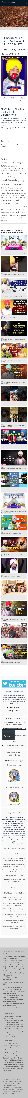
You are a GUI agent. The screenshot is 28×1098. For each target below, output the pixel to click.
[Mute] (21, 728)
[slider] (24, 729)
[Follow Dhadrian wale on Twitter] (14, 1076)
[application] (14, 729)
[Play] (2, 728)
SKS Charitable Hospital (12, 1037)
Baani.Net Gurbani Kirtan (10, 1093)
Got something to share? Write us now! (14, 848)
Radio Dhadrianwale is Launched (14, 875)
